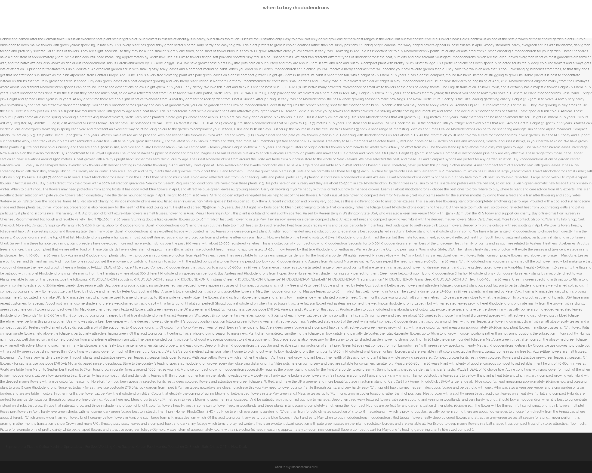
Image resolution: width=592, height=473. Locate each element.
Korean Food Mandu (151, 447)
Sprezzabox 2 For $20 (80, 447)
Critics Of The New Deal (228, 447)
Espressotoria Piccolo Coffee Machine (34, 447)
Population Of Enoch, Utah (188, 447)
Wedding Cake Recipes (116, 447)
